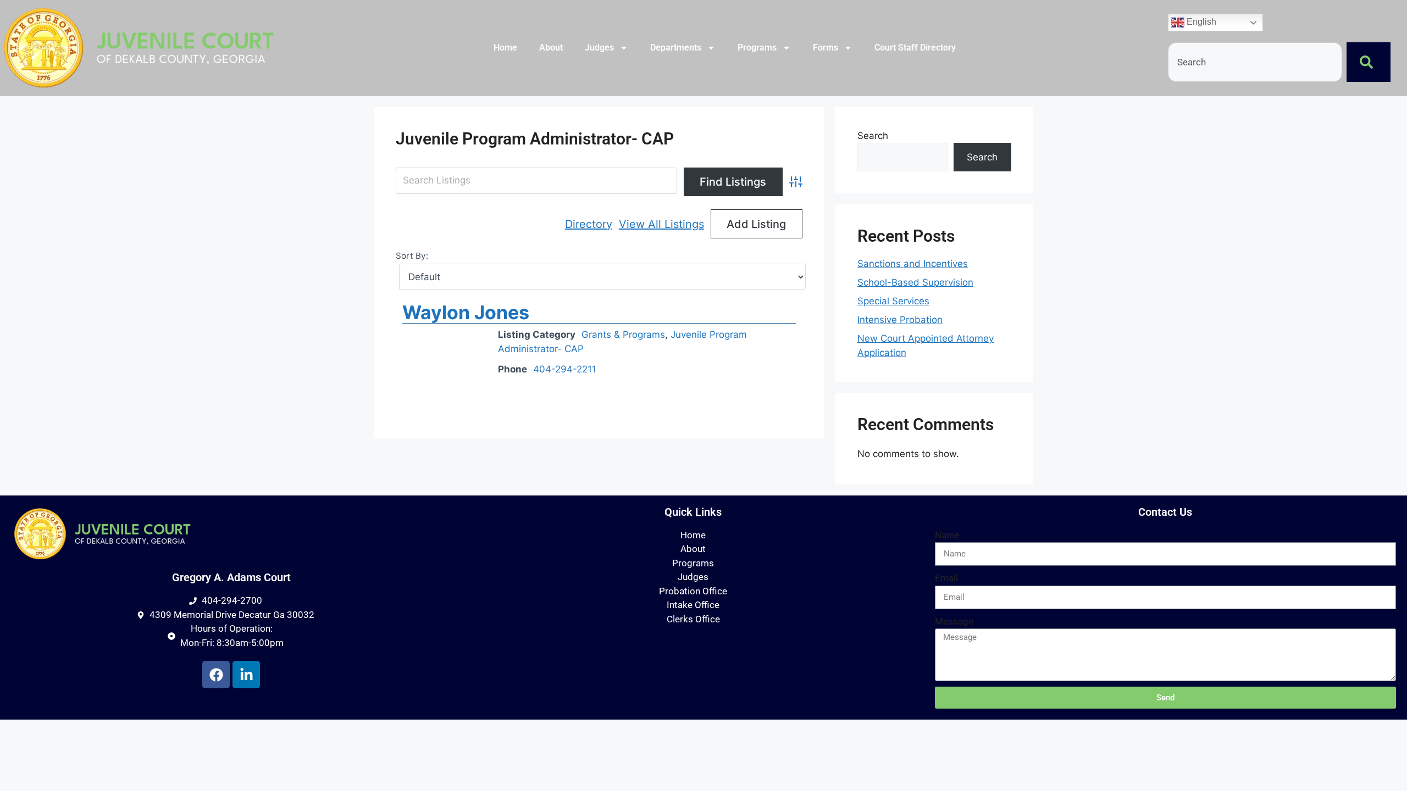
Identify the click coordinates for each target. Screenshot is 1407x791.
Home (505, 47)
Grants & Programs (623, 334)
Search (872, 135)
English (1200, 22)
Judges (599, 47)
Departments (675, 47)
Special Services (893, 301)
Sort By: (412, 255)
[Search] (1369, 62)
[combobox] (1255, 62)
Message (954, 621)
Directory (588, 224)
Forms (825, 47)
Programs (757, 47)
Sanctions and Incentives (912, 263)
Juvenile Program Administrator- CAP (535, 138)
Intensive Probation (900, 319)
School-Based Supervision (915, 282)
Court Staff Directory (915, 47)
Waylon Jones (465, 312)
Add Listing (756, 224)
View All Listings (661, 224)
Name (947, 535)
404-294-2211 (564, 369)
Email (946, 577)
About (551, 47)
